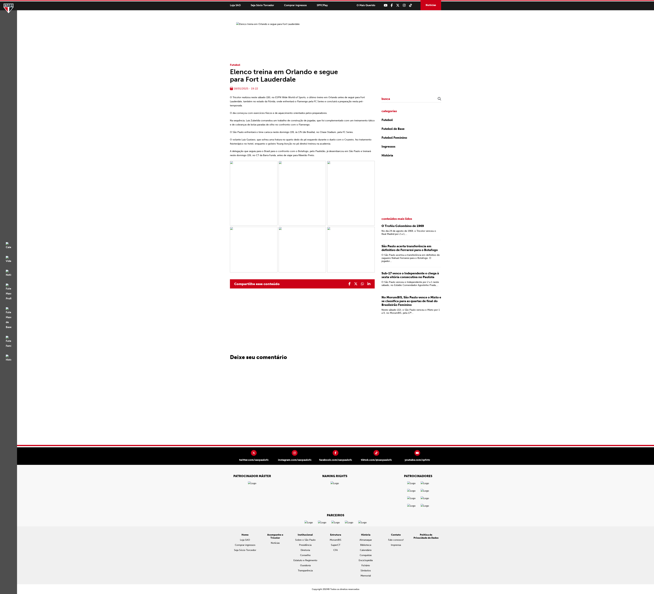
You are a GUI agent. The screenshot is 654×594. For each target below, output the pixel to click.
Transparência (305, 570)
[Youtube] (385, 5)
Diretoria (305, 550)
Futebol (235, 64)
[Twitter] (397, 5)
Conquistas (366, 555)
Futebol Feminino (394, 138)
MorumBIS (335, 539)
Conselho (305, 555)
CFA (335, 550)
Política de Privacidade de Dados (426, 536)
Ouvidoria (305, 565)
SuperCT (335, 545)
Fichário (365, 565)
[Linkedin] (368, 284)
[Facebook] (392, 5)
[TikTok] (410, 5)
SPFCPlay (322, 5)
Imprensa (396, 545)
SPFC (8, 8)
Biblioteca (365, 545)
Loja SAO (235, 5)
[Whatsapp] (362, 284)
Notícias (431, 5)
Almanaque (366, 539)
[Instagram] (404, 5)
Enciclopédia (366, 560)
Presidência (305, 545)
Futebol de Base (393, 129)
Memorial (366, 575)
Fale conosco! (396, 539)
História (387, 155)
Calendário (366, 550)
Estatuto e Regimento (305, 560)
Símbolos (366, 570)
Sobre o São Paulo (305, 539)
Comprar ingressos (295, 5)
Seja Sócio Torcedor (262, 5)
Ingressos (388, 146)
